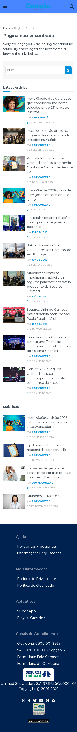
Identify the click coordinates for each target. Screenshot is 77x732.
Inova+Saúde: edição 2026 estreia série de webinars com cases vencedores (50, 422)
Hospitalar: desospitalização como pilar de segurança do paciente (48, 222)
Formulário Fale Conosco (38, 657)
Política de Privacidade (36, 579)
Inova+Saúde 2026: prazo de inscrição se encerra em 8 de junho (49, 194)
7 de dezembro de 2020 (43, 506)
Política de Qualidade (35, 585)
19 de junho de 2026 (41, 182)
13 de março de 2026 (41, 437)
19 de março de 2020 (41, 460)
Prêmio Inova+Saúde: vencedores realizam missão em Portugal (49, 249)
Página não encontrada (28, 28)
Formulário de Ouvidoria (38, 663)
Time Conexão (41, 117)
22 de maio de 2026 (40, 209)
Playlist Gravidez (31, 618)
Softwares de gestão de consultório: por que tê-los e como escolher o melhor (49, 472)
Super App (26, 611)
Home (7, 28)
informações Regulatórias (39, 553)
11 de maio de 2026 (40, 361)
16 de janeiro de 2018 (42, 487)
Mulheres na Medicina (44, 496)
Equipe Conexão (42, 482)
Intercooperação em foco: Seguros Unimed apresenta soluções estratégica (48, 135)
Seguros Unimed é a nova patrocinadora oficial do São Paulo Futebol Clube (48, 314)
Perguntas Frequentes (37, 546)
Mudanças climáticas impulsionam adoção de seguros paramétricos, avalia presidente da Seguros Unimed (49, 282)
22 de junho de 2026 (41, 122)
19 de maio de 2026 (40, 329)
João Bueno (39, 232)
